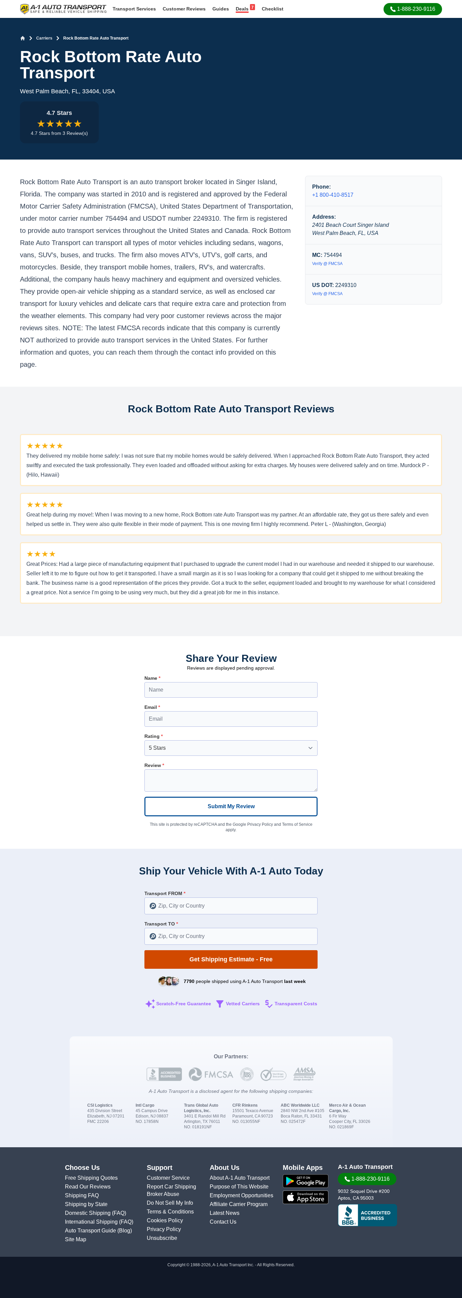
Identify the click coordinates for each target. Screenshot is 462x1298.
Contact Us (223, 1222)
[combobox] (231, 905)
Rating (153, 736)
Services (134, 8)
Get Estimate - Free (231, 959)
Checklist (272, 8)
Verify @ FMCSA (327, 263)
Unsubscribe (162, 1238)
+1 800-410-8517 (332, 195)
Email (152, 707)
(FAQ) (119, 1213)
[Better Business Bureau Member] (367, 1215)
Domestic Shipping (88, 1213)
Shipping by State (86, 1204)
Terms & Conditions (170, 1212)
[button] (413, 9)
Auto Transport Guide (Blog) (98, 1230)
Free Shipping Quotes (91, 1178)
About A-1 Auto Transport (240, 1178)
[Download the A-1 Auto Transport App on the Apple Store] (305, 1197)
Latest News (224, 1213)
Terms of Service (297, 824)
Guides (220, 8)
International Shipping (92, 1222)
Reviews (184, 8)
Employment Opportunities (241, 1195)
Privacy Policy (260, 824)
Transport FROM (164, 893)
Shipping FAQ (82, 1195)
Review (154, 765)
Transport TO (161, 924)
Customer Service (168, 1178)
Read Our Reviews (88, 1186)
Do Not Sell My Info (170, 1203)
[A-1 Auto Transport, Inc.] (63, 8)
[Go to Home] (22, 38)
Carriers (44, 38)
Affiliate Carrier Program (239, 1204)
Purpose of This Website (239, 1186)
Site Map (75, 1239)
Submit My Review (231, 806)
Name (152, 678)
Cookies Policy (165, 1220)
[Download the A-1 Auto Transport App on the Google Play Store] (305, 1181)
